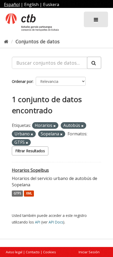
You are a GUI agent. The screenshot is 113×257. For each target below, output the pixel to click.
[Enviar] (94, 63)
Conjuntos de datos (38, 41)
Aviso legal (14, 252)
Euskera (51, 4)
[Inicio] (6, 41)
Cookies (49, 252)
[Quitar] (54, 126)
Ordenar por (22, 81)
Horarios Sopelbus (30, 170)
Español (12, 4)
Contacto (33, 252)
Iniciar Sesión (89, 252)
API (37, 222)
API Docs (56, 222)
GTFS (17, 193)
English (31, 4)
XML (29, 193)
